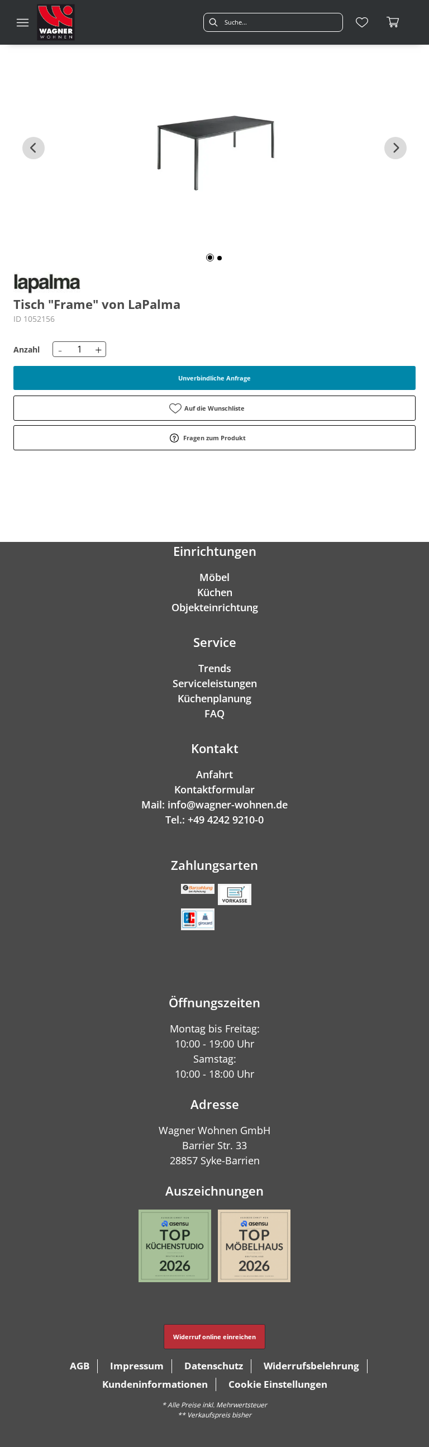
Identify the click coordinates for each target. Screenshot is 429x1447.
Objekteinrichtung (214, 607)
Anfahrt (214, 774)
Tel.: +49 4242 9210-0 (214, 819)
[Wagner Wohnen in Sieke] (56, 22)
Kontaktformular (214, 789)
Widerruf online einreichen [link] (214, 1336)
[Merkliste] (362, 22)
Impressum (137, 1365)
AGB (79, 1365)
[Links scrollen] (33, 148)
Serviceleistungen (215, 683)
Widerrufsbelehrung (311, 1365)
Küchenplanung (214, 698)
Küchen (214, 592)
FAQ (214, 713)
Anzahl (26, 349)
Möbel (214, 577)
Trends (214, 668)
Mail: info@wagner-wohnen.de (214, 804)
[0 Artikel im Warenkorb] (393, 22)
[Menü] (22, 22)
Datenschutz (213, 1365)
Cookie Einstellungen (277, 1384)
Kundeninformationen (155, 1384)
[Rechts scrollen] (395, 148)
